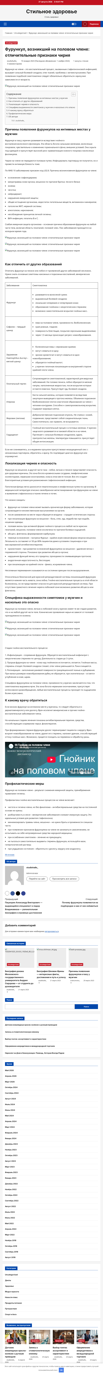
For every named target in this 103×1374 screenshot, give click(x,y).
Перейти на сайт (37, 878)
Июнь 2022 (10, 1218)
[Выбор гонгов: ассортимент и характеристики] (63, 1337)
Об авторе (13, 116)
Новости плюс (11, 1297)
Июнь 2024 (10, 1110)
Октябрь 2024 (11, 1087)
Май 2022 (9, 1223)
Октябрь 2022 (11, 1195)
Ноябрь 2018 (10, 1240)
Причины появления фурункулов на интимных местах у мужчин (38, 98)
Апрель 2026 (10, 1076)
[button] (5, 24)
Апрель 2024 (10, 1121)
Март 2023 (10, 1167)
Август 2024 (10, 1099)
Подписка (94, 24)
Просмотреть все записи (64, 878)
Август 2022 (10, 1206)
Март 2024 (10, 1127)
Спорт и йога (10, 1314)
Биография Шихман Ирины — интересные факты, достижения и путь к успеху (51, 974)
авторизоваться (52, 931)
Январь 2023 (10, 1178)
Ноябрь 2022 (11, 1189)
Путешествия (11, 1309)
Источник (9, 854)
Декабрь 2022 (11, 1184)
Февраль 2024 (11, 1133)
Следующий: (79, 902)
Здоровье (9, 1286)
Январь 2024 (10, 1138)
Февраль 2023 (11, 1172)
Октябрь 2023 (11, 1155)
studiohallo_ (12, 61)
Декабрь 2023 (11, 1144)
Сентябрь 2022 (11, 1201)
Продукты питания (13, 1303)
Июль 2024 (10, 1104)
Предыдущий (23, 906)
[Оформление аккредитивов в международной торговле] (87, 1337)
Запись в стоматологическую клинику (22, 1032)
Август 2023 (10, 1161)
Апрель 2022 (10, 1229)
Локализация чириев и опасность (23, 104)
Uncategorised (11, 43)
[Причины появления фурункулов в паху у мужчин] (83, 958)
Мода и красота (12, 1292)
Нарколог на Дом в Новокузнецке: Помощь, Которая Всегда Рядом (34, 1053)
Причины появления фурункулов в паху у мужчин (79, 974)
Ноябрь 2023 (11, 1150)
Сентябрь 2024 (11, 1093)
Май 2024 (9, 1116)
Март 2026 (10, 1082)
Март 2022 (10, 1235)
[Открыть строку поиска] (79, 24)
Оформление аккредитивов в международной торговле (30, 1046)
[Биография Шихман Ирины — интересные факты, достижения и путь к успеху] (51, 958)
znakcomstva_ (75, 980)
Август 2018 (10, 1257)
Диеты (8, 1280)
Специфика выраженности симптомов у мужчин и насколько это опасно (41, 107)
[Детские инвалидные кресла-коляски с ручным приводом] (15, 1337)
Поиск (9, 1000)
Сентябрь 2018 (11, 1252)
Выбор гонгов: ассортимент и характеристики (25, 1039)
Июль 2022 (10, 1212)
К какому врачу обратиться (21, 110)
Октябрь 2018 (11, 1246)
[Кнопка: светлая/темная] (74, 24)
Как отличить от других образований (25, 101)
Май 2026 (9, 1070)
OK (61, 1370)
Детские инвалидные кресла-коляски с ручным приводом (31, 1025)
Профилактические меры (20, 113)
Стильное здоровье (51, 11)
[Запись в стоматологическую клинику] (39, 1337)
